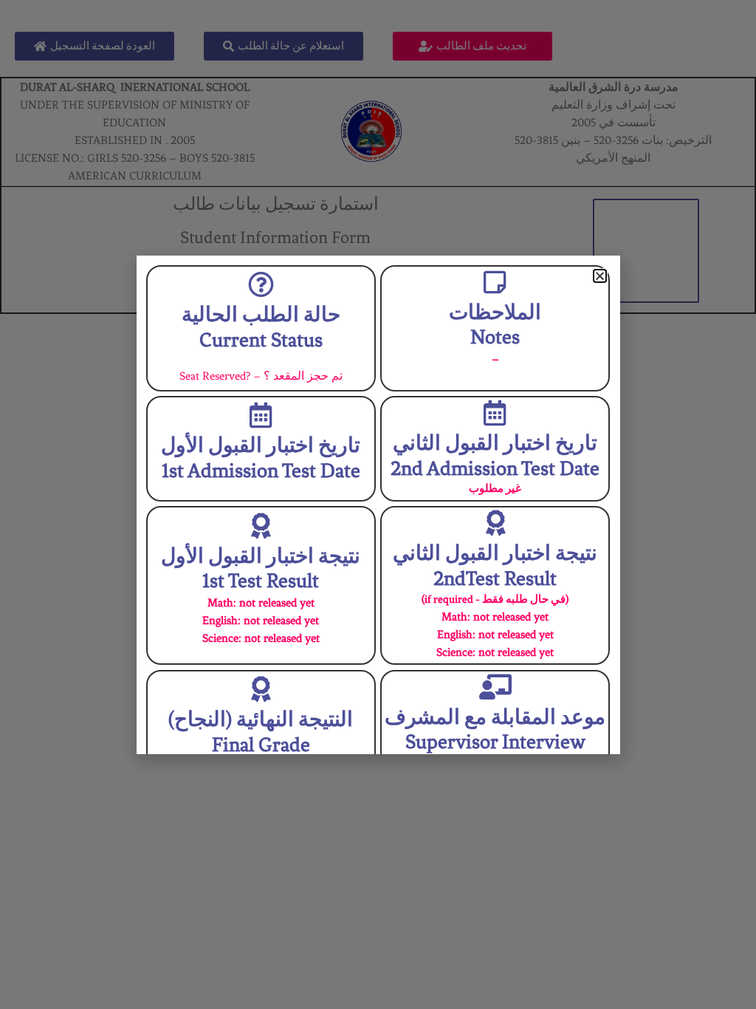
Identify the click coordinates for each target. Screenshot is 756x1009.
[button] (599, 275)
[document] (378, 504)
